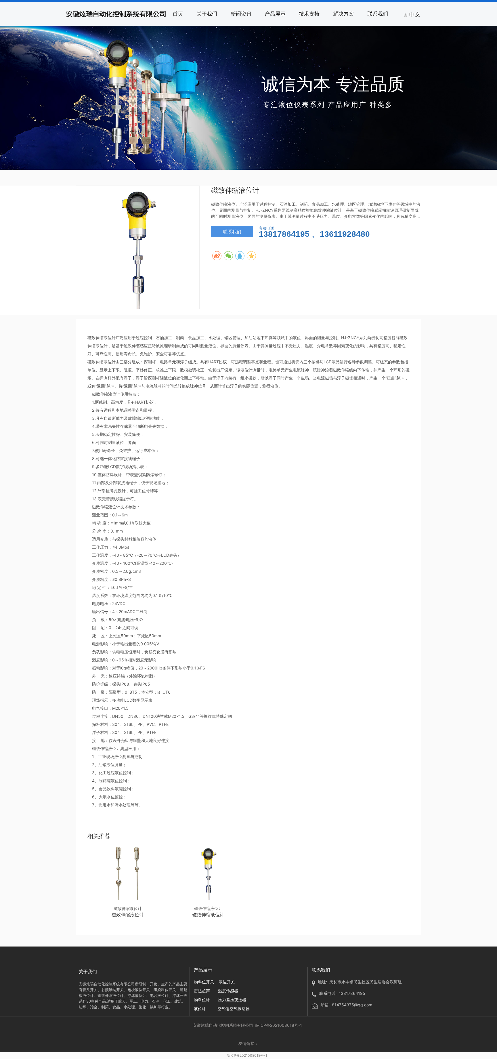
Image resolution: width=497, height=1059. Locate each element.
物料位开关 (204, 981)
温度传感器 (228, 990)
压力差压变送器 (232, 999)
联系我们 (377, 14)
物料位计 (202, 999)
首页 (178, 14)
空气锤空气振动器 (233, 1008)
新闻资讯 (241, 14)
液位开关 (227, 981)
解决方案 (343, 14)
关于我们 (206, 14)
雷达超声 (202, 990)
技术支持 (309, 14)
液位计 (200, 1008)
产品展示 (275, 14)
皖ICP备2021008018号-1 (247, 1055)
